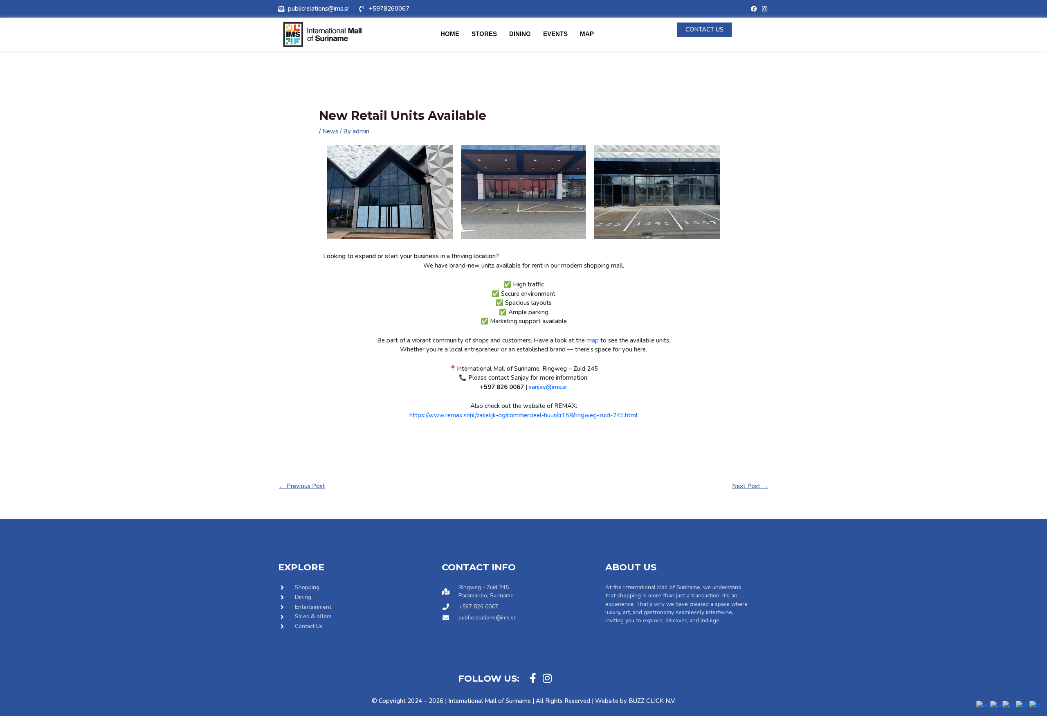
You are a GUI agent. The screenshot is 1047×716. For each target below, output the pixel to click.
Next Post (750, 486)
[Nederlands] (996, 704)
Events (555, 33)
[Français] (1035, 704)
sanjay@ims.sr (548, 387)
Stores (484, 33)
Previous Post (302, 486)
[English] (983, 704)
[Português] (1022, 704)
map (592, 340)
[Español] (1009, 704)
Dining (520, 33)
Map (587, 33)
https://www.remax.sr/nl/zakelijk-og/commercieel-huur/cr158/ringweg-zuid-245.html (523, 415)
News (330, 131)
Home (449, 33)
